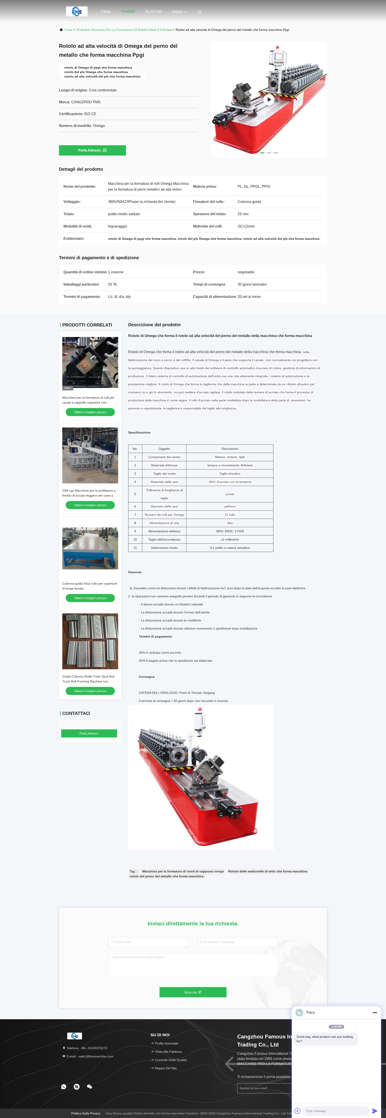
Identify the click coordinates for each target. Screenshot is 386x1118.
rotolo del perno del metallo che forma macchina (166, 876)
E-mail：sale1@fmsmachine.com (89, 1056)
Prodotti (128, 11)
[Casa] (77, 11)
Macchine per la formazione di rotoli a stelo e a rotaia (131, 30)
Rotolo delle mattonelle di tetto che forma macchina (267, 871)
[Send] (374, 1111)
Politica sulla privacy (85, 1113)
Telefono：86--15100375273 (86, 1048)
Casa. (106, 11)
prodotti (82, 30)
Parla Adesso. (90, 150)
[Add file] (297, 1111)
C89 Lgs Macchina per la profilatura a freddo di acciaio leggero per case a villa (88, 495)
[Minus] (375, 1012)
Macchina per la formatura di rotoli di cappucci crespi (183, 871)
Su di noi (153, 11)
